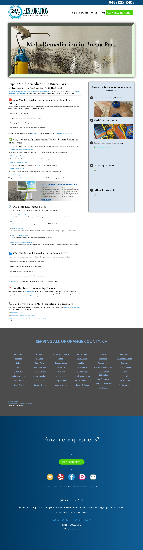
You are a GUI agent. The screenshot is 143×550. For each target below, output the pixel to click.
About (55, 519)
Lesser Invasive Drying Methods (108, 97)
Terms (76, 519)
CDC (41, 118)
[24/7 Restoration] (28, 12)
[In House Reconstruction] (91, 190)
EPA (19, 106)
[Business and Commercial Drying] (91, 142)
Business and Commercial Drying (108, 143)
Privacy (87, 519)
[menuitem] (73, 12)
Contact (66, 519)
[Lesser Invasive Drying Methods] (91, 97)
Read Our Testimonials (15, 405)
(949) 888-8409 (17, 312)
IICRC (38, 165)
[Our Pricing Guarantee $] (91, 165)
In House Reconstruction (105, 190)
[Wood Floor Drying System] (91, 120)
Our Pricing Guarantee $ (105, 165)
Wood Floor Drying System (105, 120)
